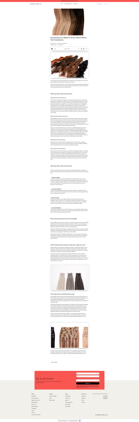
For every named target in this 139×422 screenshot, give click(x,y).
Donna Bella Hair (98, 393)
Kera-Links (62, 225)
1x (78, 48)
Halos (81, 230)
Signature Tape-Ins (35, 400)
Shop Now (74, 1)
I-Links (32, 410)
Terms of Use (105, 395)
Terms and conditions (81, 1)
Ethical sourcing (57, 298)
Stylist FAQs (67, 404)
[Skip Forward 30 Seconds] (84, 49)
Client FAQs (67, 406)
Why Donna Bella (53, 396)
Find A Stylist (52, 400)
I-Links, (70, 225)
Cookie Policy (105, 398)
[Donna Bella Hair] (102, 414)
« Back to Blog (54, 362)
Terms (93, 386)
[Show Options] (98, 380)
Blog (50, 398)
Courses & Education (36, 414)
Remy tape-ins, (53, 225)
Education (59, 43)
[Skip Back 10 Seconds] (81, 49)
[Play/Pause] (52, 49)
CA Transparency (69, 402)
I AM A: (77, 378)
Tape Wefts (33, 408)
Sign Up (88, 383)
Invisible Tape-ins (35, 398)
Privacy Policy (90, 386)
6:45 (86, 48)
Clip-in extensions (74, 230)
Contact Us (67, 398)
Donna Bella (67, 350)
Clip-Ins (33, 412)
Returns (67, 400)
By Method (33, 396)
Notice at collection (63, 420)
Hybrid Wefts (34, 402)
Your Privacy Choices (73, 420)
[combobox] (77, 376)
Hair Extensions (64, 43)
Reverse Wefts (34, 406)
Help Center (67, 396)
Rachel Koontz (53, 43)
